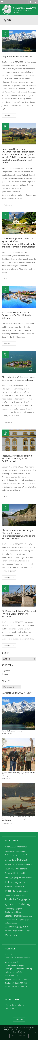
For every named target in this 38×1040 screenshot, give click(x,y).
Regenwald (8, 905)
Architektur (22, 846)
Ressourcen (15, 905)
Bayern (24, 851)
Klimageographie (13, 877)
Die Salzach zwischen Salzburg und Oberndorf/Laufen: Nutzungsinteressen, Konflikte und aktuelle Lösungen (18, 534)
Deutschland (10, 860)
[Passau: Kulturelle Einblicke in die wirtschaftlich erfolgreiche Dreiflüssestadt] (19, 440)
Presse (5, 674)
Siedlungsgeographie (13, 909)
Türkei (13, 920)
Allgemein (6, 671)
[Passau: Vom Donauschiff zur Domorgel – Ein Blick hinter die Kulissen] (19, 297)
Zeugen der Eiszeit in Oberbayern (18, 56)
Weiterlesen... (8, 115)
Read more (22, 1036)
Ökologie (26, 930)
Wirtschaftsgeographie (16, 926)
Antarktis (13, 847)
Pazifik (23, 895)
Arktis (14, 851)
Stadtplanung (26, 916)
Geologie (15, 864)
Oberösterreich (9, 895)
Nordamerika (26, 891)
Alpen (7, 846)
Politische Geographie (17, 899)
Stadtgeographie (13, 915)
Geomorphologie (25, 864)
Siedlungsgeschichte (13, 912)
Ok (13, 1036)
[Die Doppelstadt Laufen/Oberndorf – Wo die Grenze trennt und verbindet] (19, 596)
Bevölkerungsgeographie (13, 855)
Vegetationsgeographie (25, 919)
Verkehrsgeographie (12, 923)
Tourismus (8, 920)
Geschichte (11, 868)
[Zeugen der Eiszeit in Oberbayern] (19, 41)
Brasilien (23, 855)
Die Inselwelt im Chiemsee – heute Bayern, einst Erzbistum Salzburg (18, 378)
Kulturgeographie (15, 882)
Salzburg (24, 904)
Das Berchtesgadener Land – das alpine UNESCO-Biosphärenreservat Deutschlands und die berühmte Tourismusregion (18, 242)
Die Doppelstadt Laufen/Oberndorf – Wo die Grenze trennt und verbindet (19, 614)
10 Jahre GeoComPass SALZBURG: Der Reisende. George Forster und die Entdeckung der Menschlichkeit (18, 818)
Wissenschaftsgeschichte (14, 931)
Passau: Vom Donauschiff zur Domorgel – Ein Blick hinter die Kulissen (16, 315)
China (28, 855)
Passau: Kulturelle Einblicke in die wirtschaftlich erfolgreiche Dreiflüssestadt (18, 458)
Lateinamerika (21, 886)
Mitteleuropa (13, 891)
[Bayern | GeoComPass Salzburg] (19, 9)
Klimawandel (27, 877)
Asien (19, 850)
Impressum (10, 1008)
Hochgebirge (22, 873)
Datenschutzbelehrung (15, 1005)
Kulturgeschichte (11, 886)
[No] (35, 1033)
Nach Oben (19, 1019)
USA (17, 920)
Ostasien (17, 895)
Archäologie (8, 851)
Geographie (8, 864)
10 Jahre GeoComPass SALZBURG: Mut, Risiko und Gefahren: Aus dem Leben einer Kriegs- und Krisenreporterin (18, 774)
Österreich (12, 935)
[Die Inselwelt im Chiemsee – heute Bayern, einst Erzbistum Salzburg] (19, 362)
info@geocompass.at (19, 986)
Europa (22, 859)
